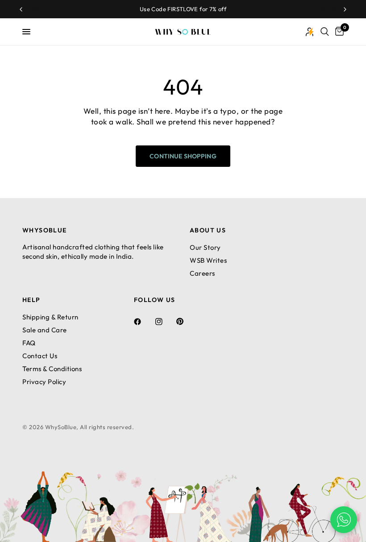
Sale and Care (44, 330)
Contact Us (39, 356)
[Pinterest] (186, 321)
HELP (31, 300)
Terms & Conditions (52, 368)
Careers (202, 273)
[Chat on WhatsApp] (343, 519)
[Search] (324, 31)
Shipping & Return (50, 317)
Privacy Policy (44, 381)
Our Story (205, 247)
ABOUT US (208, 230)
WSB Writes (208, 260)
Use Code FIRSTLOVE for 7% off (183, 8)
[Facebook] (144, 321)
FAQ (29, 343)
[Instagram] (165, 321)
